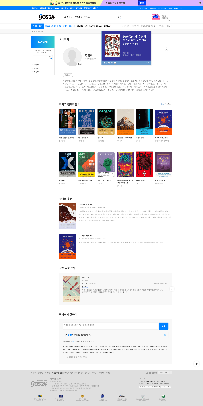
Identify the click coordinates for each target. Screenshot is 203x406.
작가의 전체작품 (68, 104)
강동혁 (87, 207)
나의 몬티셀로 (83, 138)
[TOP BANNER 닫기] (200, 3)
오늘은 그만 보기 (108, 63)
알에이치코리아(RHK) (162, 141)
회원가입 (146, 8)
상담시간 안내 (166, 387)
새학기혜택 (125, 26)
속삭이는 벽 (140, 138)
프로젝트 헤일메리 (161, 138)
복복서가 (119, 141)
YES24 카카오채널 (147, 373)
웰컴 (33, 31)
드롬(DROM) (82, 184)
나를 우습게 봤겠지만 (66, 138)
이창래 (81, 207)
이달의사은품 (145, 26)
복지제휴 (101, 373)
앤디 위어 (82, 239)
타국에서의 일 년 (85, 204)
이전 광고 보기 (169, 20)
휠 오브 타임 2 (160, 180)
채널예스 (80, 26)
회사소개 (33, 373)
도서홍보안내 (79, 373)
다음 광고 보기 (171, 20)
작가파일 (40, 31)
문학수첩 (119, 186)
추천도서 (161, 26)
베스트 (47, 26)
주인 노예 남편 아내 (85, 180)
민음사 (100, 184)
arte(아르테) (159, 184)
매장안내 (71, 26)
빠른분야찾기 (37, 26)
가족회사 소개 (165, 372)
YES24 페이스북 (150, 373)
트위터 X (62, 180)
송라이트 (101, 138)
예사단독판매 (135, 26)
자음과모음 (101, 141)
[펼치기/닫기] (33, 65)
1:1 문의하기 (144, 387)
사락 (86, 26)
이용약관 (47, 373)
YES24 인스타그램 (155, 373)
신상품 (53, 26)
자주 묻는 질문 (155, 387)
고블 (137, 184)
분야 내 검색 (50, 57)
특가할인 (154, 26)
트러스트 (85, 277)
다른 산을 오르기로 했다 (125, 138)
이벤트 (59, 26)
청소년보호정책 (68, 373)
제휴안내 (94, 373)
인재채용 (40, 373)
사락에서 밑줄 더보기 (160, 283)
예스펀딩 (92, 26)
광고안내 (87, 373)
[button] (59, 288)
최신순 (162, 104)
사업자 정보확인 (94, 386)
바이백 (65, 26)
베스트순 (168, 104)
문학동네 (62, 141)
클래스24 (99, 26)
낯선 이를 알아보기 (104, 180)
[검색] (119, 17)
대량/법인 (169, 26)
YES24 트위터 (153, 373)
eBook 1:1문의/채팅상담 (161, 383)
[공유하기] (166, 49)
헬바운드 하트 (140, 180)
